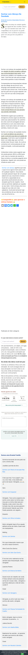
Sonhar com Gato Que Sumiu (11, 552)
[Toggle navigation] (24, 2)
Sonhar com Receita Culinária (11, 645)
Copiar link (14, 436)
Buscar (22, 6)
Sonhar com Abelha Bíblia (10, 627)
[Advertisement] (14, 54)
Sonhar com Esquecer (9, 492)
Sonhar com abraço (8, 168)
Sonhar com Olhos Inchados (11, 518)
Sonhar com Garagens (9, 593)
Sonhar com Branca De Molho (11, 571)
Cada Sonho (6, 1)
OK (22, 653)
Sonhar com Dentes (8, 536)
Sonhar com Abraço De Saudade (11, 15)
